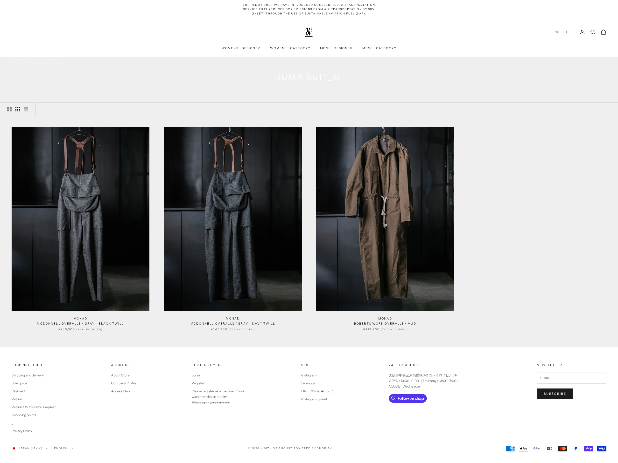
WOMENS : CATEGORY (290, 48)
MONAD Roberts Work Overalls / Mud (385, 321)
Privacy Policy (22, 431)
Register (198, 383)
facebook (308, 383)
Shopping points (24, 415)
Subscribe (555, 393)
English (560, 32)
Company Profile (123, 383)
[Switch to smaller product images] (17, 109)
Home (16, 63)
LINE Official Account (317, 391)
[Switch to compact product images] (26, 109)
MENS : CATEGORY (379, 48)
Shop (30, 63)
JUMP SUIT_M (49, 63)
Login (196, 375)
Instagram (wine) (314, 399)
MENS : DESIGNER (336, 48)
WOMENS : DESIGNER (241, 48)
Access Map (120, 391)
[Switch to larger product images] (9, 109)
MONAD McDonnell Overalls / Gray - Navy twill (232, 321)
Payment (18, 391)
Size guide (19, 383)
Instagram (309, 375)
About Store (120, 375)
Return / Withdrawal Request (34, 407)
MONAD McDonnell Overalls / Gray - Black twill (80, 321)
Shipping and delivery (28, 375)
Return (17, 399)
